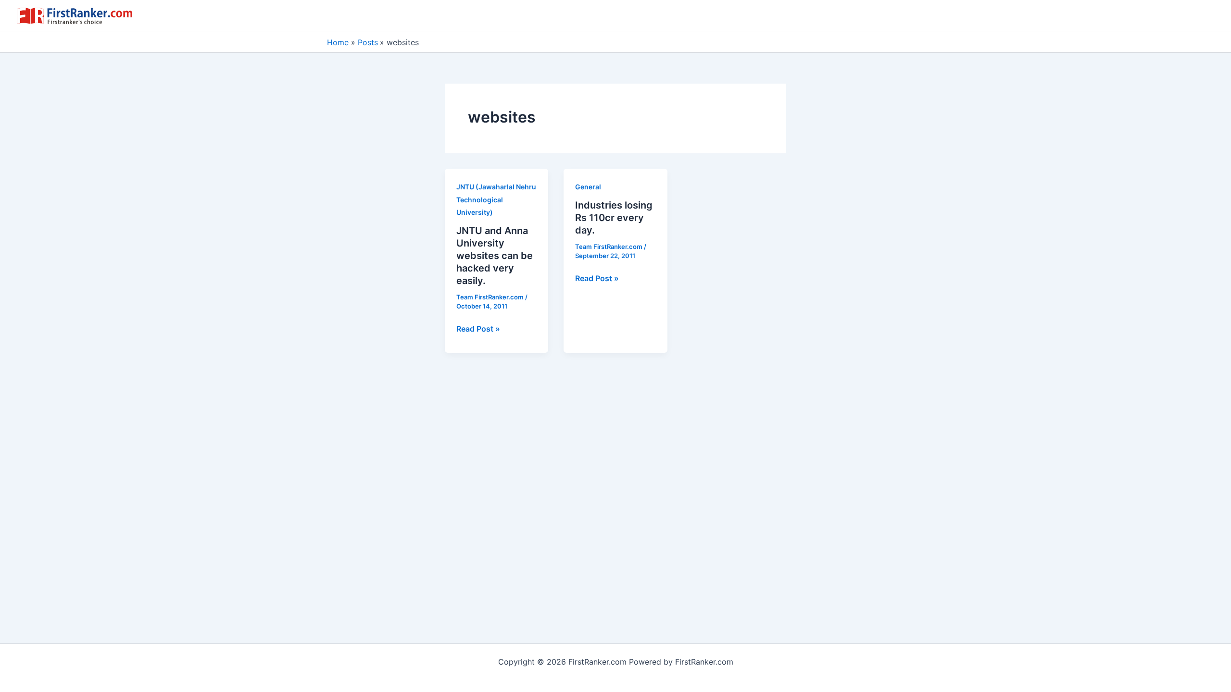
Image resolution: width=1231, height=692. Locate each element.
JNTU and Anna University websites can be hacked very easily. (494, 255)
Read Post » (478, 329)
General (588, 187)
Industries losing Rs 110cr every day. (614, 217)
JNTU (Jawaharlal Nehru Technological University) (496, 199)
